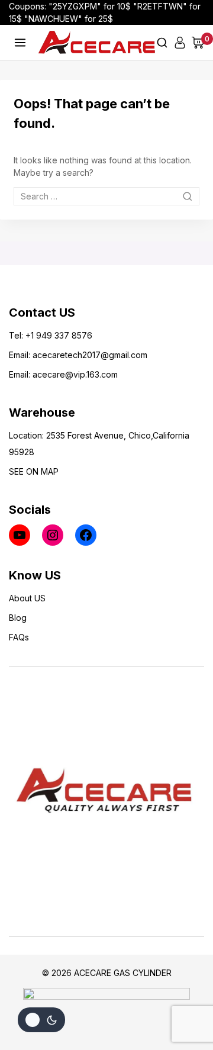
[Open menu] (20, 42)
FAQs (19, 637)
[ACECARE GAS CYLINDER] (97, 42)
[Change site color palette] (41, 1019)
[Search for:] (106, 196)
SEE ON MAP (34, 471)
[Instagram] (52, 535)
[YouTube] (19, 535)
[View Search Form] (162, 43)
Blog (18, 618)
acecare (49, 355)
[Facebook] (85, 535)
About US (27, 598)
